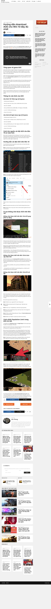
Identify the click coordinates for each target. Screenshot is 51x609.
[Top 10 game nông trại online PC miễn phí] (9, 538)
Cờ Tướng (13, 1)
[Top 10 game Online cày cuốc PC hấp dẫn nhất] (9, 502)
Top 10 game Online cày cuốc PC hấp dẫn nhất (24, 502)
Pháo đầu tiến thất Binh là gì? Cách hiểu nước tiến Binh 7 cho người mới (17, 453)
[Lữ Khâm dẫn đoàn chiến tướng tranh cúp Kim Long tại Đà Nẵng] (28, 449)
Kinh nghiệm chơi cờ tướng (6, 434)
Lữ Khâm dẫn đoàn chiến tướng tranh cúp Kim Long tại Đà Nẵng (27, 457)
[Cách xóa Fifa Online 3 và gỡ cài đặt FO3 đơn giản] (9, 520)
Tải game (33, 1)
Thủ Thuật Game (7, 22)
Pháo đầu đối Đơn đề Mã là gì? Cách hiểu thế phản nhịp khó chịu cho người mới (27, 439)
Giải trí (36, 62)
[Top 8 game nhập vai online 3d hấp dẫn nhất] (9, 511)
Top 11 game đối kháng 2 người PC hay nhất (23, 493)
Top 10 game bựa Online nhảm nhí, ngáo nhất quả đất (24, 529)
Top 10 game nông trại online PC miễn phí (10, 481)
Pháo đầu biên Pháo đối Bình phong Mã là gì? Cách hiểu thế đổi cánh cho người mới (17, 439)
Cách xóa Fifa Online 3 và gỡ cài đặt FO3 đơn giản (24, 520)
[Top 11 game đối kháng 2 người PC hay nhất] (9, 493)
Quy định (3, 582)
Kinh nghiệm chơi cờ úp (38, 67)
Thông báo (44, 62)
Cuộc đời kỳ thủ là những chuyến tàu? (27, 481)
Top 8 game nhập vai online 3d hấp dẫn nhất (24, 511)
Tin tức (25, 452)
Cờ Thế (23, 1)
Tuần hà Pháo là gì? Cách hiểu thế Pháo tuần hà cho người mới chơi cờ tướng (6, 453)
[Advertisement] (25, 13)
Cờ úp (19, 1)
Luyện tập (28, 1)
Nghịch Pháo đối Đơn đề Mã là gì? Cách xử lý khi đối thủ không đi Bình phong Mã (6, 439)
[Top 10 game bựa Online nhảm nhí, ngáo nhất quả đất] (9, 529)
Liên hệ (39, 1)
